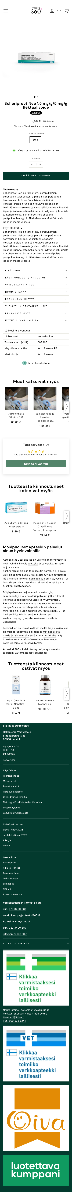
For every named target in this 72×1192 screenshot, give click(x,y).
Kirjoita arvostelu (36, 464)
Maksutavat (9, 781)
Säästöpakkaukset (13, 824)
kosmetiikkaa (37, 578)
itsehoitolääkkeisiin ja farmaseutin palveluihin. (30, 571)
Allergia (7, 840)
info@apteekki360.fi (15, 934)
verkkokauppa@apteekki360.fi (21, 915)
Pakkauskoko (36, 134)
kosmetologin (44, 592)
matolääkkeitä (51, 631)
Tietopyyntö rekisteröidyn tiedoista (22, 802)
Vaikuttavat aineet (20, 285)
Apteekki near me (12, 894)
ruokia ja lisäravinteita (16, 635)
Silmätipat (8, 883)
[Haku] (59, 11)
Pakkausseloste (18, 313)
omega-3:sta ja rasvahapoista (20, 607)
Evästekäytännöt (12, 807)
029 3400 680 (18, 927)
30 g (35, 139)
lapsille (29, 618)
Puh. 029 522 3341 (14, 1020)
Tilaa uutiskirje (16, 943)
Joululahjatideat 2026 (15, 835)
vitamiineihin (46, 607)
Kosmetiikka (9, 857)
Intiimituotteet (10, 878)
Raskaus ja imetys (20, 299)
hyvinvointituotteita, (55, 574)
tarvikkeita (50, 635)
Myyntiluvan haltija (21, 320)
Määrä (36, 158)
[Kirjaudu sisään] (52, 11)
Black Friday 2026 (13, 829)
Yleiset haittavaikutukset (26, 306)
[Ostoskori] (66, 11)
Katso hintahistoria (39, 363)
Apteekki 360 (11, 559)
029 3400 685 (17, 909)
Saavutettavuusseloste (15, 813)
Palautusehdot (11, 786)
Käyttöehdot (10, 770)
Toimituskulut (31, 126)
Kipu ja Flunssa (11, 867)
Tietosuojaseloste (13, 791)
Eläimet (7, 889)
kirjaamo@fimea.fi (13, 1017)
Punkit (6, 845)
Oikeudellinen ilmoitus (15, 797)
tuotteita (33, 563)
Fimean (28, 1013)
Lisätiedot (13, 270)
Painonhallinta (11, 873)
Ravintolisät (9, 862)
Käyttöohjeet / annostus (25, 278)
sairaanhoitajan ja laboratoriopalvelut (25, 596)
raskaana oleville (44, 618)
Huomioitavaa (16, 292)
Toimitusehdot (11, 775)
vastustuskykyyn (13, 618)
